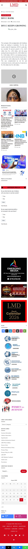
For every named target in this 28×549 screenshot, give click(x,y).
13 (14, 493)
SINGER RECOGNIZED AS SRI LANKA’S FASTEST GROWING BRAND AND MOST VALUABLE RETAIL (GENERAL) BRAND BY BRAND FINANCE (7, 122)
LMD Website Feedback (7, 457)
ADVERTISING (22, 526)
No (4, 198)
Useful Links (4, 459)
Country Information (6, 433)
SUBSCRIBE (14, 528)
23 (25, 496)
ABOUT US (9, 526)
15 (21, 493)
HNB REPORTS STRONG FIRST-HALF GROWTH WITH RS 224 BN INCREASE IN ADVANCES (21, 142)
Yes (4, 196)
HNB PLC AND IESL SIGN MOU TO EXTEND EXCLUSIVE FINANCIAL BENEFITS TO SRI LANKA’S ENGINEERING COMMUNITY (7, 144)
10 (3, 493)
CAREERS (21, 528)
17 (3, 496)
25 (6, 499)
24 (3, 499)
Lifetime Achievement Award (8, 440)
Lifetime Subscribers (6, 435)
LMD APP (3, 454)
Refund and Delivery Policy (7, 447)
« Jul (2, 507)
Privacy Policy (4, 450)
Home (3, 11)
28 (17, 499)
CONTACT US (14, 531)
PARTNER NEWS (10, 11)
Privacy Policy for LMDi (6, 452)
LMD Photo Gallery (5, 442)
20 (14, 496)
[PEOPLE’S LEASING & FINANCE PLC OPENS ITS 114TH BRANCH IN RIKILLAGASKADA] (21, 112)
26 (10, 499)
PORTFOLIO (7, 528)
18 (6, 496)
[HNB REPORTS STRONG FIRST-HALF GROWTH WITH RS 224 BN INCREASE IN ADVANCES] (21, 134)
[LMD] (14, 5)
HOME (4, 526)
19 (10, 496)
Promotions (4, 462)
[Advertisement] (14, 241)
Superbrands (4, 437)
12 (10, 493)
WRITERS (15, 526)
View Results (4, 205)
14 (17, 493)
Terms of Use (4, 445)
